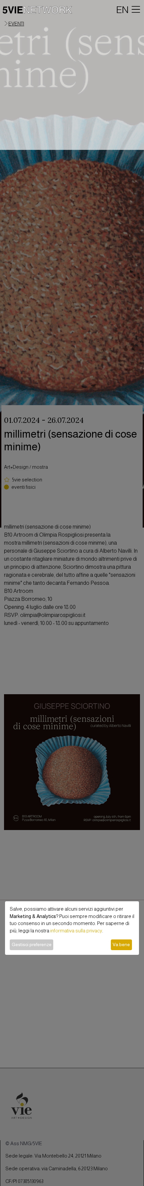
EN (122, 9)
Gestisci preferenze (32, 944)
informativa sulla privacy (76, 930)
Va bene (121, 944)
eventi (16, 23)
